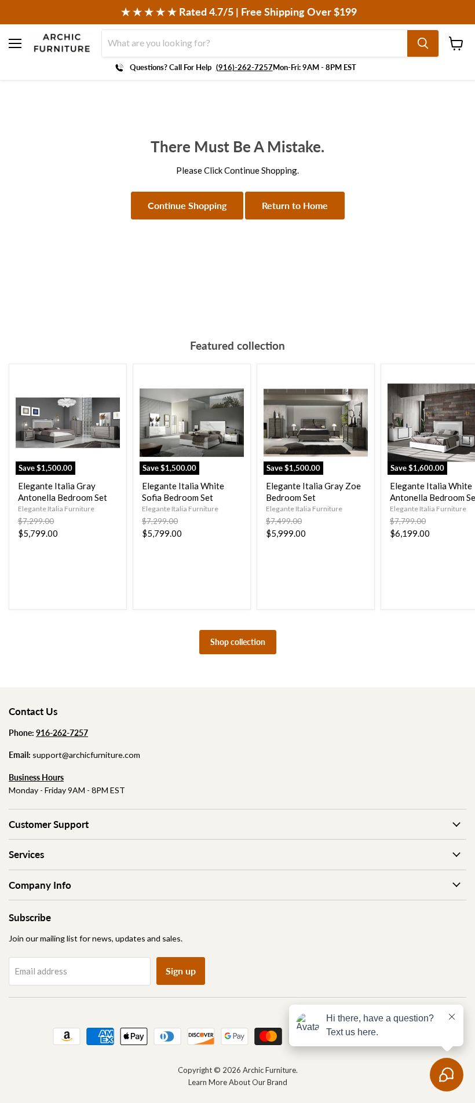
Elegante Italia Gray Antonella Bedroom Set (62, 492)
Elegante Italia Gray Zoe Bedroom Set (313, 492)
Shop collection (237, 642)
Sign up (181, 970)
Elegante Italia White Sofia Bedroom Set (183, 492)
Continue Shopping (187, 205)
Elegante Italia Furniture (56, 508)
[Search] (423, 43)
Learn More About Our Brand (237, 1082)
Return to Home (295, 205)
